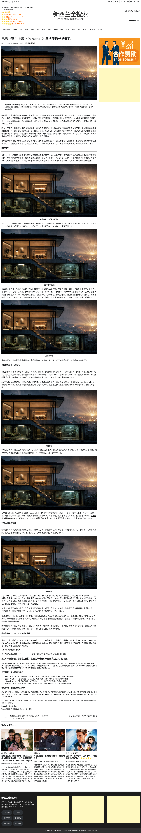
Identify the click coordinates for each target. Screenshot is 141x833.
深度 (26, 30)
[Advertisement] (119, 85)
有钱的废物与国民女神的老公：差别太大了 (49, 757)
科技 (49, 30)
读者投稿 (109, 2)
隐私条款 (7, 823)
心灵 (67, 30)
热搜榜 (15, 30)
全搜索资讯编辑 (30, 43)
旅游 (43, 30)
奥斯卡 (9, 709)
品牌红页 (7, 818)
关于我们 (18, 813)
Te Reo (100, 30)
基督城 (56, 30)
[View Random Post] (134, 29)
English (92, 30)
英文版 (116, 2)
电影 (30, 709)
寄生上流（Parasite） (20, 709)
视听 (73, 30)
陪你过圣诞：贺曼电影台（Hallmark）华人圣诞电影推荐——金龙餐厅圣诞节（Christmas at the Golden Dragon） (17, 758)
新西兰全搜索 (70, 14)
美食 (38, 30)
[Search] (138, 29)
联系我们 (7, 813)
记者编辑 (18, 823)
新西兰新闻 (6, 30)
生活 (32, 30)
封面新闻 (11, 753)
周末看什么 (13, 706)
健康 (62, 30)
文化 (79, 30)
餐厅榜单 (18, 818)
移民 (84, 30)
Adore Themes (92, 830)
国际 (21, 30)
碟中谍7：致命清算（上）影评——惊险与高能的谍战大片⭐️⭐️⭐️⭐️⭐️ (81, 757)
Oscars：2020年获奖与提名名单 (20, 700)
